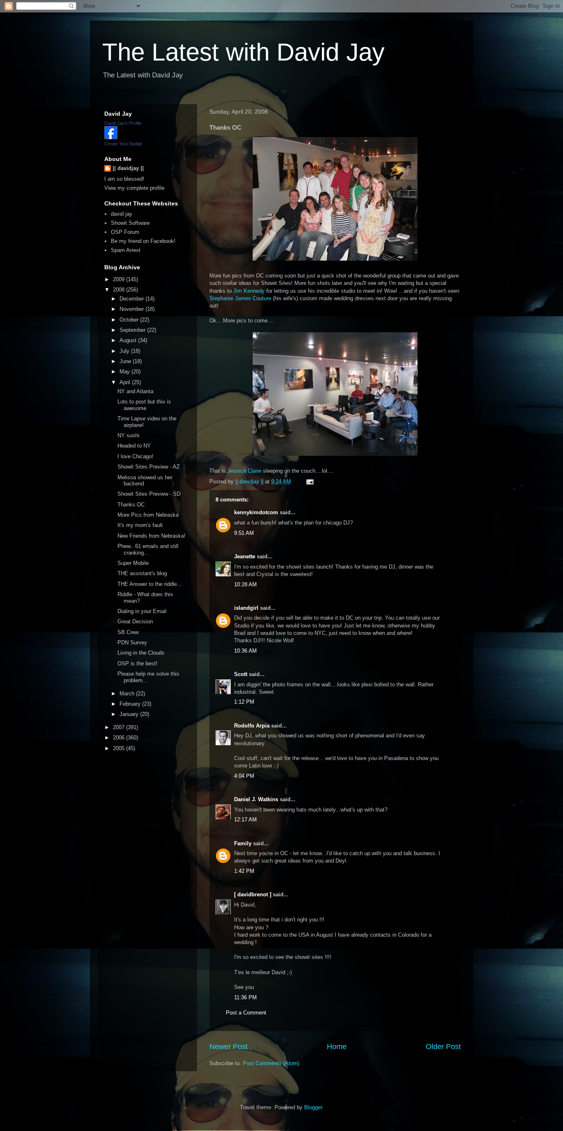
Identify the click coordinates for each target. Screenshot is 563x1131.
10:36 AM (245, 651)
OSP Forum (125, 232)
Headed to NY (134, 446)
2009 (119, 279)
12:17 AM (245, 819)
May (125, 371)
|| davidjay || (128, 168)
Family (242, 843)
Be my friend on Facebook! (143, 241)
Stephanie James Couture (240, 298)
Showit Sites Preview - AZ (148, 467)
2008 (119, 290)
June (126, 361)
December (132, 299)
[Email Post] (309, 481)
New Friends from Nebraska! (151, 536)
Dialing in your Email (142, 611)
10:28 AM (245, 584)
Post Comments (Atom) (271, 1063)
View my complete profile (134, 188)
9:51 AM (244, 533)
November (132, 309)
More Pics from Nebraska (147, 515)
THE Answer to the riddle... (149, 584)
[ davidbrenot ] (252, 894)
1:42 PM (244, 871)
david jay (121, 214)
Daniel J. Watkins (256, 799)
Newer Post (228, 1046)
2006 (119, 738)
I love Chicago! (135, 456)
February (131, 704)
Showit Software (130, 223)
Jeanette (244, 556)
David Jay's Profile (122, 123)
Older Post (443, 1046)
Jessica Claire (244, 471)
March (128, 693)
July (125, 351)
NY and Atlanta (135, 391)
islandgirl (246, 608)
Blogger (313, 1107)
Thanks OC (131, 504)
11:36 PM (245, 997)
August (129, 340)
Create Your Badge (123, 143)
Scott (240, 674)
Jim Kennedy (249, 291)
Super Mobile (133, 563)
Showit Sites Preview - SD (149, 494)
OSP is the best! (137, 663)
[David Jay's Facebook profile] (110, 137)
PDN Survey (132, 642)
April (126, 382)
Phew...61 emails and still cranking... (147, 549)
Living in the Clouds (140, 653)
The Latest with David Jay (243, 52)
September (133, 330)
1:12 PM (244, 702)
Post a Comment (246, 1013)
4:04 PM (244, 776)
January (130, 714)
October (130, 320)
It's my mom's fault (140, 525)
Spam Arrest (126, 250)
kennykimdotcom (256, 512)
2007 (119, 727)
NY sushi (128, 435)
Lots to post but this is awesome (144, 405)
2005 (119, 748)
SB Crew (127, 632)
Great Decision (135, 621)
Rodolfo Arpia (252, 726)
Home (337, 1046)
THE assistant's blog (142, 573)
